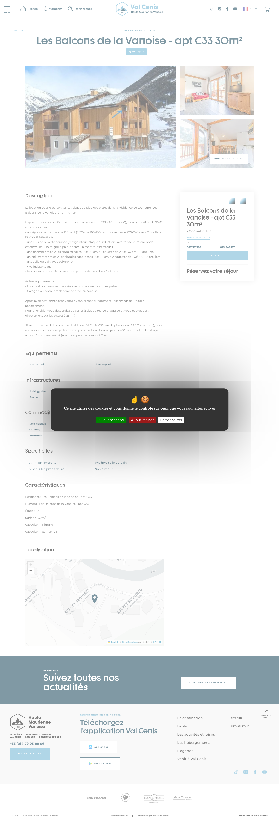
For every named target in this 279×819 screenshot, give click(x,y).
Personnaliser (171, 420)
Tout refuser (143, 420)
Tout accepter (112, 420)
